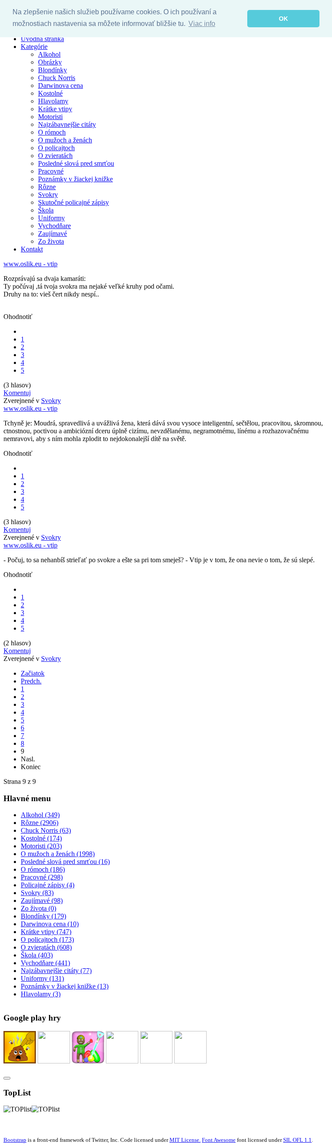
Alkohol (49, 54)
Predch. (31, 681)
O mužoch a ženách (65, 140)
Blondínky (52, 70)
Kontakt (32, 249)
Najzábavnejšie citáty (67, 124)
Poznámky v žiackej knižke (75, 179)
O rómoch (52, 132)
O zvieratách (55, 155)
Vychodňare (54, 225)
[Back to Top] (6, 1078)
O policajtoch (56, 147)
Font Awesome (219, 1140)
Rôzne (47, 186)
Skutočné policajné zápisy (73, 202)
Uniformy (51, 218)
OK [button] (283, 18)
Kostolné (50, 93)
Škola (46, 210)
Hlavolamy (53, 101)
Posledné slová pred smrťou (76, 163)
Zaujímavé (52, 233)
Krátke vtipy (55, 109)
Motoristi (50, 116)
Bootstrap (14, 1140)
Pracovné (51, 171)
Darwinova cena (60, 85)
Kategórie (34, 46)
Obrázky (50, 62)
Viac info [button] (201, 23)
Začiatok (33, 673)
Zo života (51, 241)
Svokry (48, 194)
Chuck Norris (56, 77)
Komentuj (17, 392)
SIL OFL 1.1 (297, 1140)
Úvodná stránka (42, 38)
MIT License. (185, 1140)
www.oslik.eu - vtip (30, 263)
